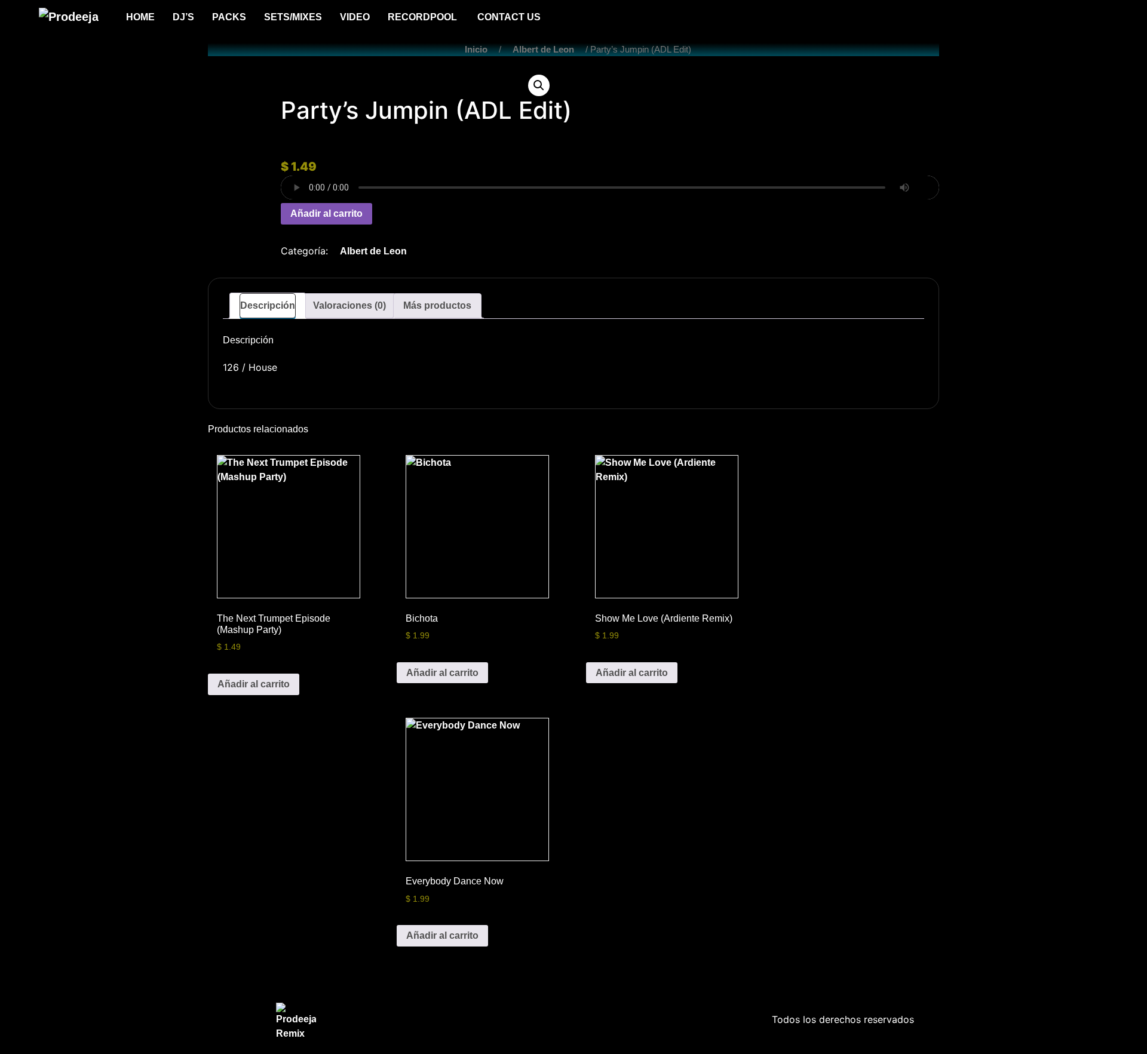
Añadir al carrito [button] (253, 684)
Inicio (476, 49)
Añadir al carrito (326, 213)
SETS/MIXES (293, 17)
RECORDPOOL (423, 17)
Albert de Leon (543, 49)
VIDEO (355, 17)
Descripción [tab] (267, 305)
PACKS (229, 17)
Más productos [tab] (437, 305)
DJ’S (183, 17)
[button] (539, 85)
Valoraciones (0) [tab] (349, 305)
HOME (140, 17)
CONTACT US (509, 17)
